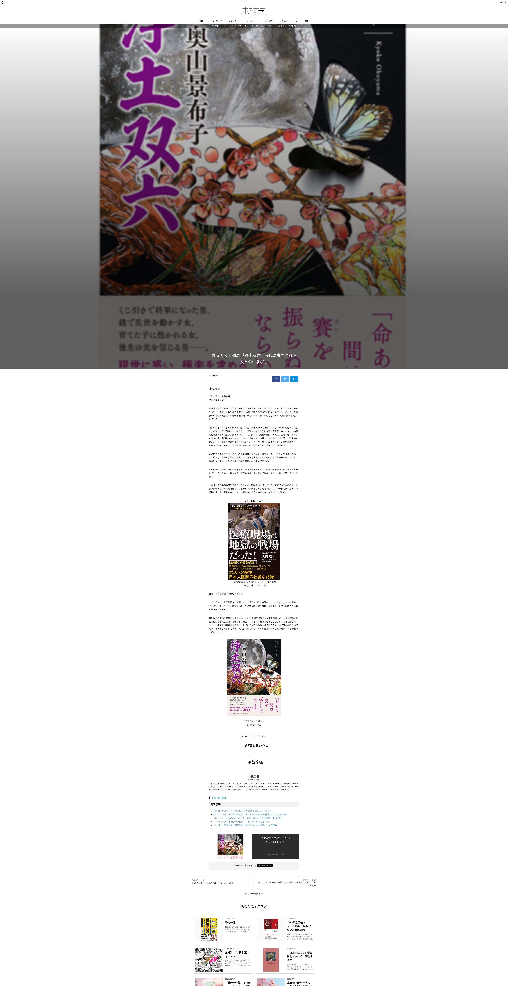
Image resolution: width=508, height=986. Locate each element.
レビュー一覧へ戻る (254, 893)
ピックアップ (215, 21)
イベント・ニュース (289, 21)
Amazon (245, 736)
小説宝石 (215, 797)
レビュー (250, 21)
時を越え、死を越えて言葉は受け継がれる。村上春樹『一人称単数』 (246, 825)
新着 (201, 21)
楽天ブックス (259, 736)
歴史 (224, 797)
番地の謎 (230, 922)
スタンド (232, 21)
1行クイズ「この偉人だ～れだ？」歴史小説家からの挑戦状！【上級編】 (248, 818)
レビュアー (269, 21)
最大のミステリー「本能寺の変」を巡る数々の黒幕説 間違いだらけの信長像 (250, 814)
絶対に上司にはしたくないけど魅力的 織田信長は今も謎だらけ (244, 811)
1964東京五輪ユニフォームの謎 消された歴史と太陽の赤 (299, 926)
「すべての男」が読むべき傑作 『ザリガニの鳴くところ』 (242, 821)
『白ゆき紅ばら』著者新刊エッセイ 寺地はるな (299, 956)
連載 (307, 21)
